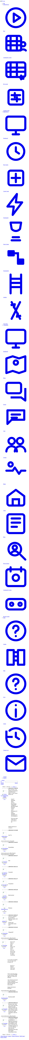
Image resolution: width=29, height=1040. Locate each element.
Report (4, 799)
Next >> (15, 786)
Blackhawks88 (4, 998)
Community (5, 325)
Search (16, 783)
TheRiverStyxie (4, 909)
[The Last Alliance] (1, 848)
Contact (9, 1036)
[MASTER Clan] (2, 872)
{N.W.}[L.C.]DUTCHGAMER (4, 795)
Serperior (5, 861)
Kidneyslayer (4, 836)
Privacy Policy (4, 1037)
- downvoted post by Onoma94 (7, 841)
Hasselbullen (5, 848)
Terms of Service (15, 1036)
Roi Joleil (5, 884)
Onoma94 (5, 945)
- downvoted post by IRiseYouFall (8, 853)
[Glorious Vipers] (2, 861)
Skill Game (22, 1036)
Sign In (4, 778)
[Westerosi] (2, 794)
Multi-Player (6, 111)
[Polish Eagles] (1, 945)
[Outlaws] (4, 908)
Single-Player (6, 4)
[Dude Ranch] (3, 895)
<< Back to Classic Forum (2, 782)
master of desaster (4, 873)
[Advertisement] (23, 800)
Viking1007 (5, 933)
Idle (4, 3)
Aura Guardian (4, 896)
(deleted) (4, 921)
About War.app (4, 1036)
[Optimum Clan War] (1, 933)
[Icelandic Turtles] (1, 884)
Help (4, 617)
